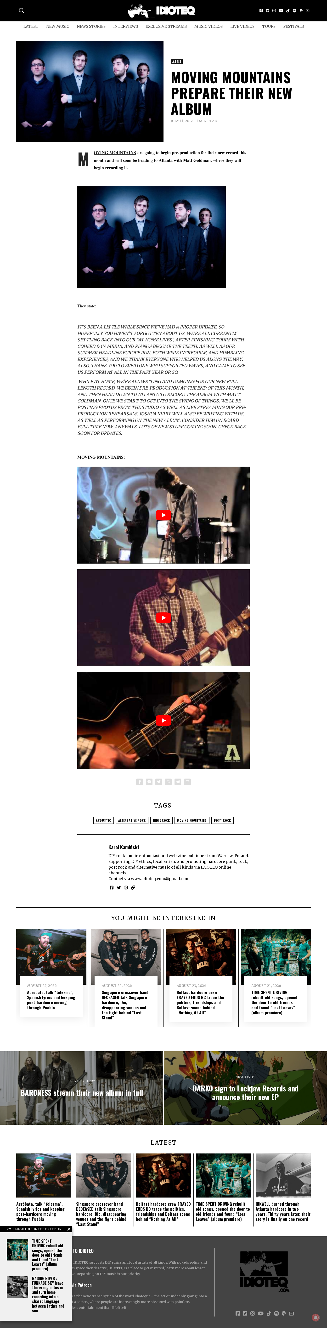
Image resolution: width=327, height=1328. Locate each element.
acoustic (103, 820)
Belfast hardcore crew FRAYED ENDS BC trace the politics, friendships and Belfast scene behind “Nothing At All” (200, 1002)
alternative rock (132, 820)
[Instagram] (274, 10)
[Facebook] (261, 10)
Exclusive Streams (166, 26)
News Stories (91, 26)
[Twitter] (268, 10)
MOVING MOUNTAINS (115, 152)
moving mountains (192, 820)
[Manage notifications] (316, 1317)
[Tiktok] (288, 10)
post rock (222, 820)
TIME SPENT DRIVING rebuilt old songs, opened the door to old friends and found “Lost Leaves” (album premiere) (47, 1254)
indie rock (161, 820)
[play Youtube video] (163, 515)
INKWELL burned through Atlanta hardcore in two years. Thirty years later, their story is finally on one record (283, 1211)
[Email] (307, 10)
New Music (57, 26)
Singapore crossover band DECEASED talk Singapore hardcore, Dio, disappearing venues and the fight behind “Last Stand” (125, 1005)
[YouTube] (281, 10)
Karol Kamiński (123, 847)
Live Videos (242, 26)
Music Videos (208, 26)
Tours (269, 26)
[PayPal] (301, 10)
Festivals (293, 26)
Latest (31, 26)
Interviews (125, 26)
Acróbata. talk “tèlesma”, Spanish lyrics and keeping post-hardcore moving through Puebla (51, 999)
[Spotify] (295, 10)
